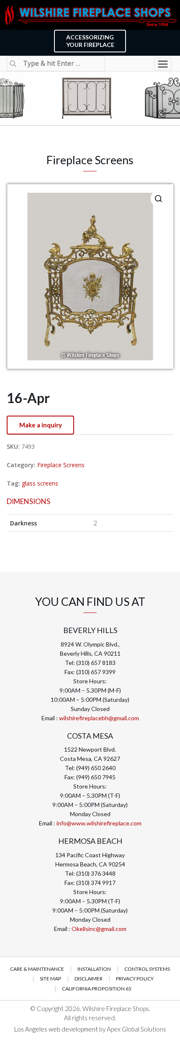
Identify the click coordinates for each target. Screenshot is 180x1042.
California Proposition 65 (96, 988)
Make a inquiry (40, 425)
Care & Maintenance (37, 969)
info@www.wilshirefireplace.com (99, 823)
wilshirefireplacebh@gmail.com (99, 717)
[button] (159, 199)
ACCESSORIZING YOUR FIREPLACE (90, 41)
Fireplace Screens (61, 465)
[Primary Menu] (163, 64)
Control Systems (147, 969)
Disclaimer (89, 978)
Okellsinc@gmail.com (99, 928)
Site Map (50, 978)
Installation (94, 969)
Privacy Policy (135, 978)
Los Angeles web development (56, 1029)
